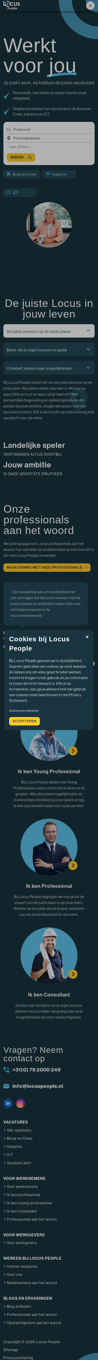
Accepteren (24, 717)
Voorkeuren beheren (24, 706)
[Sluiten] (87, 642)
